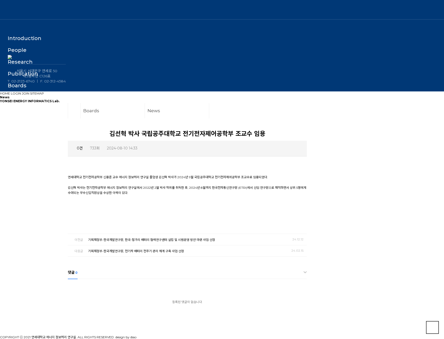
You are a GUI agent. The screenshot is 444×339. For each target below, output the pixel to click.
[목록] (299, 148)
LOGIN (16, 93)
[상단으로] (432, 327)
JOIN (25, 93)
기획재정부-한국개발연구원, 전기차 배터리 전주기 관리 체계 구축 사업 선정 (136, 251)
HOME (5, 93)
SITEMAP (37, 93)
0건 (79, 148)
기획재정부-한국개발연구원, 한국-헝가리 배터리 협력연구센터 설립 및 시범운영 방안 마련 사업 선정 (151, 240)
